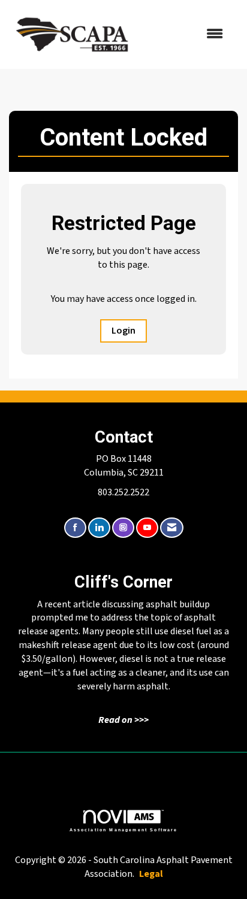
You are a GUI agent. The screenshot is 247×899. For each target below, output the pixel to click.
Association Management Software (124, 829)
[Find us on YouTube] (147, 527)
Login (123, 330)
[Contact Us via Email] (171, 527)
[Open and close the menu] (186, 34)
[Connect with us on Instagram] (123, 527)
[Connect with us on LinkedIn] (99, 527)
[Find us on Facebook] (75, 527)
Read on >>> (123, 720)
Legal (151, 873)
